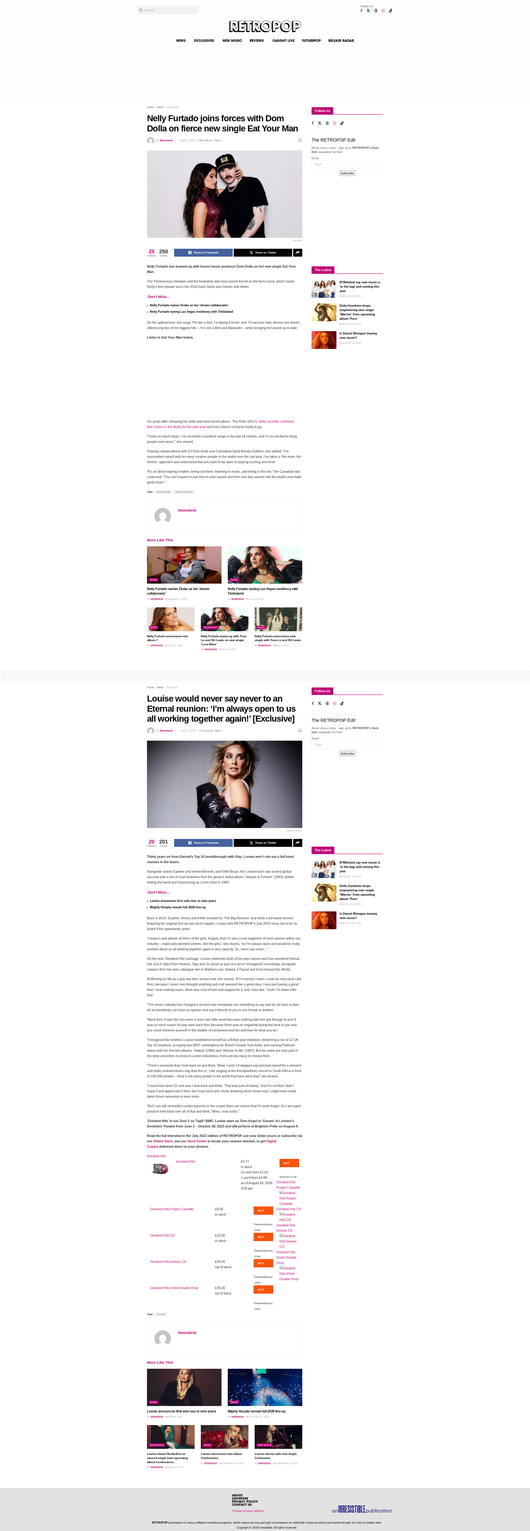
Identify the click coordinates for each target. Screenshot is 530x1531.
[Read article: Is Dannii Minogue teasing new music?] (324, 340)
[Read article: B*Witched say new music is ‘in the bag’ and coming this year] (324, 289)
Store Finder (197, 1141)
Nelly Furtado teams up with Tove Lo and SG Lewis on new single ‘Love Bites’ (223, 640)
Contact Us (242, 1505)
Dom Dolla (164, 491)
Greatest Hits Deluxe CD (168, 1261)
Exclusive (172, 687)
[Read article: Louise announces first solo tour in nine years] (184, 1387)
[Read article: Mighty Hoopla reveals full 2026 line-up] (265, 1387)
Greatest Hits (156, 1156)
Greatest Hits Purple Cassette (172, 1209)
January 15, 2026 (258, 1417)
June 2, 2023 (188, 730)
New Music (173, 107)
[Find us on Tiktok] (390, 10)
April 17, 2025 (175, 1467)
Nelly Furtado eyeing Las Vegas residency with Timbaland (191, 311)
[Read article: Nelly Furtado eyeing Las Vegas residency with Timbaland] (265, 565)
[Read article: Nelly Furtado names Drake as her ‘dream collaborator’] (184, 565)
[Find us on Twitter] (368, 10)
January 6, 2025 (177, 599)
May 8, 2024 (281, 645)
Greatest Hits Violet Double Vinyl (286, 1257)
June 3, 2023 (187, 140)
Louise (161, 1314)
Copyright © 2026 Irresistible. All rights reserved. (267, 1527)
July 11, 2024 (175, 645)
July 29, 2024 (256, 599)
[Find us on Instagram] (383, 11)
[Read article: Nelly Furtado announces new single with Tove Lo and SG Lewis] (278, 619)
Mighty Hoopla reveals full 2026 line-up (178, 907)
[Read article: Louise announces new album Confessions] (224, 1437)
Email (315, 158)
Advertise (240, 1498)
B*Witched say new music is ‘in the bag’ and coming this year (360, 286)
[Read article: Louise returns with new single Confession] (278, 1437)
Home (150, 107)
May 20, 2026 (174, 1417)
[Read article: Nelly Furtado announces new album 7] (171, 619)
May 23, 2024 (228, 649)
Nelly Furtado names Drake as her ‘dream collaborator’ (189, 305)
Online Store (163, 1141)
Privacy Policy (245, 1501)
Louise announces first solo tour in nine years (183, 900)
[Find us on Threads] (376, 10)
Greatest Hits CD (288, 1209)
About (237, 1495)
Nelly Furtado (184, 491)
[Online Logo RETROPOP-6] (265, 26)
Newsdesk (166, 140)
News (160, 107)
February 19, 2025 (232, 1463)
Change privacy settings (248, 1510)
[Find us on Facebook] (361, 11)
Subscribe (347, 173)
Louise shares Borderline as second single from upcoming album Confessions (167, 1458)
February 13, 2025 (286, 1463)
